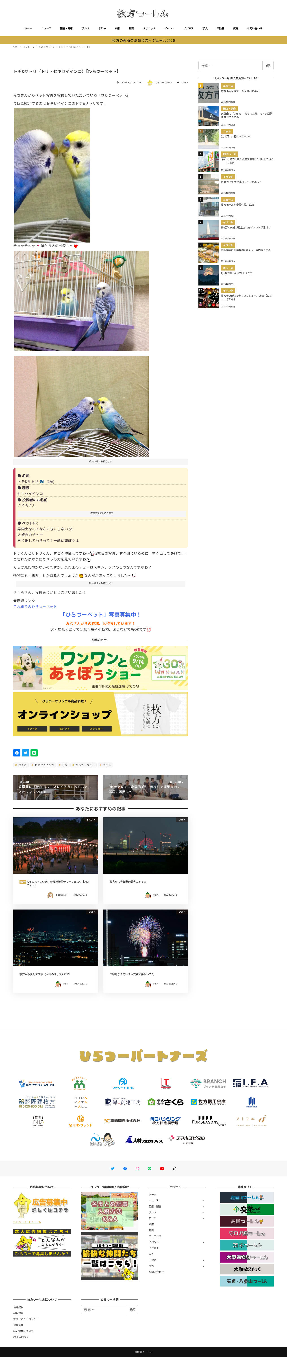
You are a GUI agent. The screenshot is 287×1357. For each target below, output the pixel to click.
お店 (117, 28)
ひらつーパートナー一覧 (27, 1222)
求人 (205, 28)
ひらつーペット (85, 765)
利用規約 (18, 1313)
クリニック (149, 28)
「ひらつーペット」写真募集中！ (100, 614)
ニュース (46, 28)
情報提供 (18, 1307)
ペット (106, 765)
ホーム (28, 28)
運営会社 (18, 1325)
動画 (131, 28)
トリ (64, 765)
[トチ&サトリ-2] (81, 299)
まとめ (102, 28)
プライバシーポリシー (26, 1319)
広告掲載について (23, 1331)
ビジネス (188, 28)
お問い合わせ (254, 28)
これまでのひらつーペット (35, 606)
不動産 (220, 28)
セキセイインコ (44, 765)
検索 (267, 65)
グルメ (85, 28)
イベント (169, 28)
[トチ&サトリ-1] (81, 404)
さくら (22, 765)
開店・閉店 (66, 28)
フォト (185, 82)
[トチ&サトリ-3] (52, 173)
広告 (235, 28)
